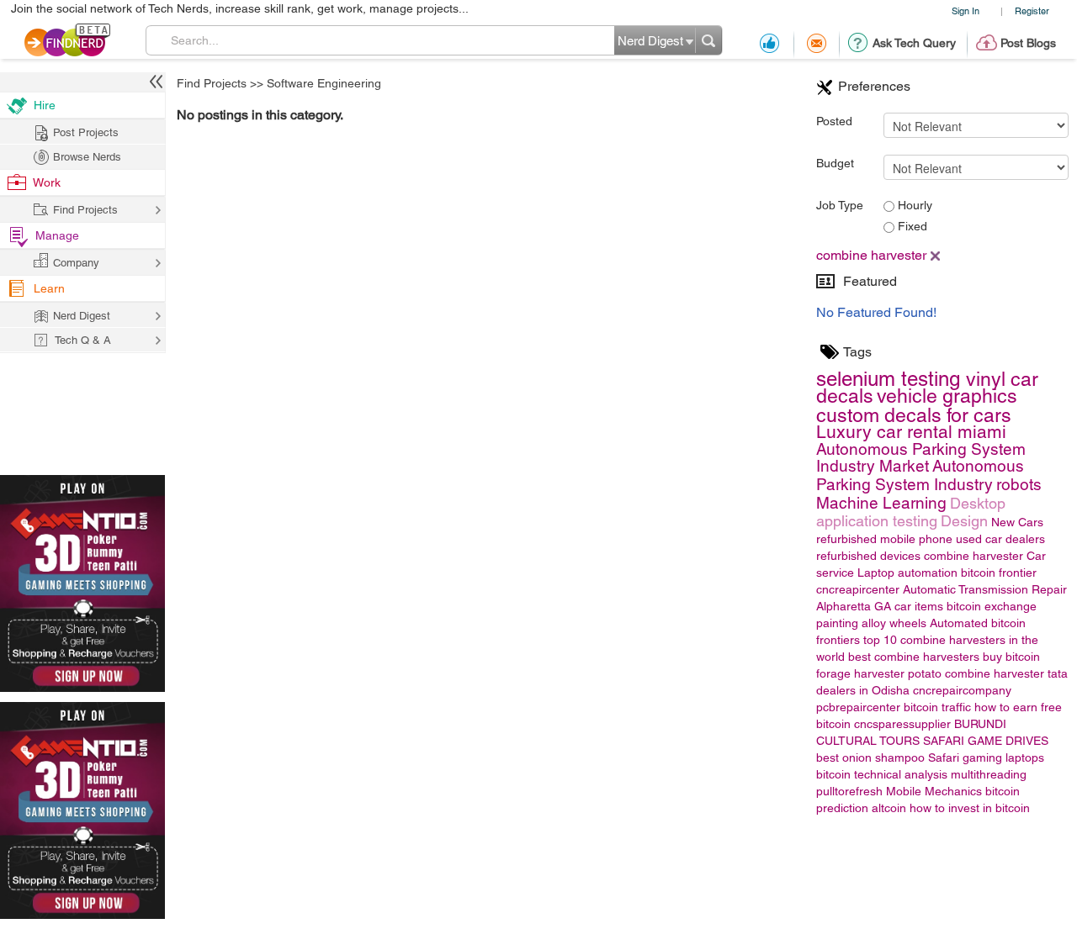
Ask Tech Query (914, 43)
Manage (57, 235)
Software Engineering (324, 83)
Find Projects (212, 83)
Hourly (913, 205)
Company (76, 262)
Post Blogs (1028, 43)
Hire (45, 105)
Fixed (910, 226)
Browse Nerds (87, 156)
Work (47, 182)
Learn (49, 288)
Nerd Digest (81, 315)
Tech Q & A (83, 340)
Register (1032, 10)
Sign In (965, 10)
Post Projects (86, 132)
